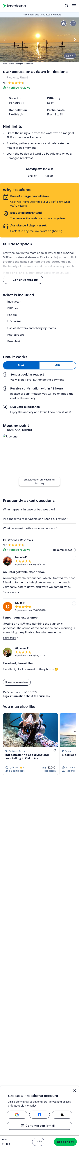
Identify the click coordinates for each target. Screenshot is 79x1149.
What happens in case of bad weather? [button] (29, 509)
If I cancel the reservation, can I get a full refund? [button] (35, 519)
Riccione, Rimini (17, 77)
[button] (38, 1142)
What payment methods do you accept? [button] (30, 528)
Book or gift (65, 1142)
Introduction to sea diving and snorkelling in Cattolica (27, 756)
